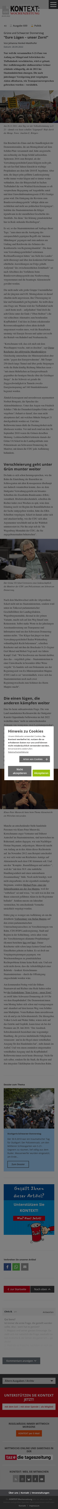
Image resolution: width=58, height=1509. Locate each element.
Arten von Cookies (33, 759)
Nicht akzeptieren (20, 771)
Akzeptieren (41, 773)
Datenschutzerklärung (18, 752)
